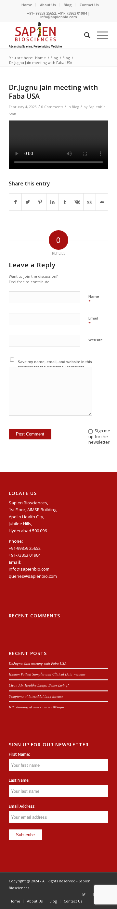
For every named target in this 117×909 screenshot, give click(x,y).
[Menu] (99, 35)
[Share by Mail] (102, 202)
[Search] (84, 35)
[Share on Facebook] (15, 202)
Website (95, 339)
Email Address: (22, 806)
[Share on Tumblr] (65, 202)
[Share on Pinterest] (40, 202)
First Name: (19, 754)
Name (93, 299)
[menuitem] (27, 4)
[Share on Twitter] (28, 202)
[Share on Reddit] (90, 202)
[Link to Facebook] (93, 894)
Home (26, 4)
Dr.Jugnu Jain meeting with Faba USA (38, 663)
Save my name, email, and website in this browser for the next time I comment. (55, 364)
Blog (68, 4)
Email (93, 321)
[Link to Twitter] (84, 894)
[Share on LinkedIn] (52, 202)
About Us (48, 4)
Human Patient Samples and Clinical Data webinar (47, 674)
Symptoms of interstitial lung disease (36, 696)
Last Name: (19, 780)
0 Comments (52, 107)
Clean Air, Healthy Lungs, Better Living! (39, 685)
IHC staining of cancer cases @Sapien (38, 706)
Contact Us (89, 4)
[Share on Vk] (77, 202)
